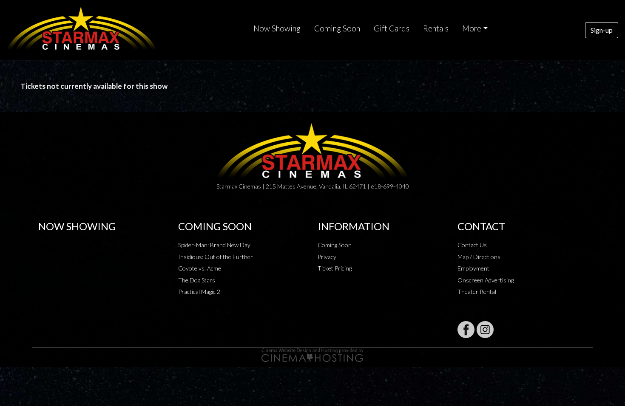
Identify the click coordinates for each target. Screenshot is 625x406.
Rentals (436, 28)
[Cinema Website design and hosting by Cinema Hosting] (312, 354)
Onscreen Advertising (485, 280)
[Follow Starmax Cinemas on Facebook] (465, 329)
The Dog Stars (196, 280)
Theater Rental (476, 291)
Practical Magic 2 (199, 291)
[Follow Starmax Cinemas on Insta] (485, 329)
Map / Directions (478, 256)
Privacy (327, 256)
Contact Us (472, 244)
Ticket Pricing (335, 268)
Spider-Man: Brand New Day (214, 244)
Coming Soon (337, 28)
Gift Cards (391, 28)
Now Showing (277, 28)
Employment (473, 268)
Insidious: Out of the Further (215, 256)
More (471, 28)
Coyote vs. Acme (199, 268)
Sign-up (602, 30)
